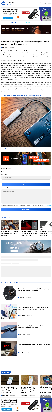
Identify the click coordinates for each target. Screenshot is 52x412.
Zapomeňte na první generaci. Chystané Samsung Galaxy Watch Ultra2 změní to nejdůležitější (33, 289)
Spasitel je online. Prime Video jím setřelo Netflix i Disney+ (34, 344)
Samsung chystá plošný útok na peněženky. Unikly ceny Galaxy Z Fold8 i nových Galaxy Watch (33, 326)
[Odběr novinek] (40, 3)
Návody (42, 395)
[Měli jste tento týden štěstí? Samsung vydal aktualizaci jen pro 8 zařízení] (29, 380)
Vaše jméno (4, 174)
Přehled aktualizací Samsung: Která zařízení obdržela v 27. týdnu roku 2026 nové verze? (9, 390)
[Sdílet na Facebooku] (2, 148)
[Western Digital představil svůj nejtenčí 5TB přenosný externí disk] (10, 225)
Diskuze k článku (6, 169)
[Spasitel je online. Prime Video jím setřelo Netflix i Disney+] (9, 348)
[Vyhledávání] (45, 3)
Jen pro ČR (4, 47)
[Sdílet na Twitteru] (5, 148)
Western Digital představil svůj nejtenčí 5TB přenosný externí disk (9, 233)
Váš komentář (4, 188)
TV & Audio (21, 352)
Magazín (13, 23)
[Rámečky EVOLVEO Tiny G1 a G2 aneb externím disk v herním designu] (29, 225)
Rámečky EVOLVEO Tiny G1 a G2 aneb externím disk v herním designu (29, 233)
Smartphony (22, 315)
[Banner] (26, 405)
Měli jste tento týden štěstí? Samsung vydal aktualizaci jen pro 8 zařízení (28, 390)
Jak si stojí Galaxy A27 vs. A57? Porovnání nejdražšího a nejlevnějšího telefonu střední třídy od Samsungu (33, 308)
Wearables (21, 297)
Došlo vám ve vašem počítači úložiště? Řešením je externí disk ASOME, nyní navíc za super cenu (25, 42)
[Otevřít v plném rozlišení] (26, 122)
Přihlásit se (26, 184)
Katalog (28, 23)
